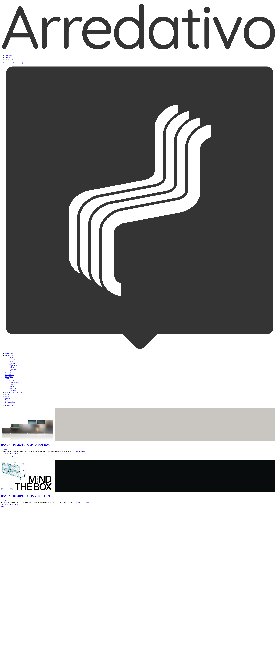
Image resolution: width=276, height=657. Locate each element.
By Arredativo (10, 402)
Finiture (12, 384)
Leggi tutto (4, 453)
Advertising (9, 59)
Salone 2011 (9, 406)
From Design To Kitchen (13, 392)
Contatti (8, 57)
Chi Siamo (8, 55)
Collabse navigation (19, 63)
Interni (7, 394)
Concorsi (8, 398)
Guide (7, 379)
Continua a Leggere (80, 451)
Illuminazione (14, 365)
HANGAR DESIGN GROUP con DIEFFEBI (25, 496)
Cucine (11, 361)
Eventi (7, 396)
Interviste (8, 373)
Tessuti (11, 386)
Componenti (13, 390)
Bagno (11, 357)
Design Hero (9, 353)
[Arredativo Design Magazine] (138, 50)
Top (2, 506)
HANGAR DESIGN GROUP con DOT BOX (25, 444)
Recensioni (9, 355)
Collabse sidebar (6, 63)
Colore (11, 381)
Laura (5, 449)
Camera (12, 359)
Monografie (9, 377)
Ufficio (11, 371)
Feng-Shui (13, 388)
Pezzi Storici (9, 375)
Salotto (11, 367)
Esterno (12, 363)
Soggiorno (13, 369)
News (7, 400)
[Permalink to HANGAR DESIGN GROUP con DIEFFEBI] (28, 574)
